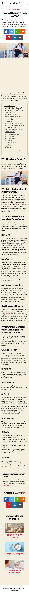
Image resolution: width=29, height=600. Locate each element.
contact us (7, 485)
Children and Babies (14, 9)
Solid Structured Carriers (15, 125)
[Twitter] (11, 31)
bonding (16, 204)
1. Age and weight (12, 135)
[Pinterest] (9, 37)
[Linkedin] (14, 37)
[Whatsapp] (17, 31)
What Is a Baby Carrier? (13, 108)
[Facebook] (6, 31)
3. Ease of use (11, 139)
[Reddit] (22, 31)
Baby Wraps (10, 121)
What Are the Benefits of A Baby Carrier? (14, 111)
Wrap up (8, 147)
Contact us (14, 590)
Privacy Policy (21, 588)
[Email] (20, 37)
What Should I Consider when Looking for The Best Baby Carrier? (14, 130)
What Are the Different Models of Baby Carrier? (13, 115)
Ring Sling (10, 119)
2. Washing (10, 137)
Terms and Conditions (9, 588)
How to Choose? (14, 3)
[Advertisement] (14, 77)
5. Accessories (11, 143)
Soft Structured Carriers (14, 123)
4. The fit (9, 141)
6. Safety (9, 145)
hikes (7, 313)
